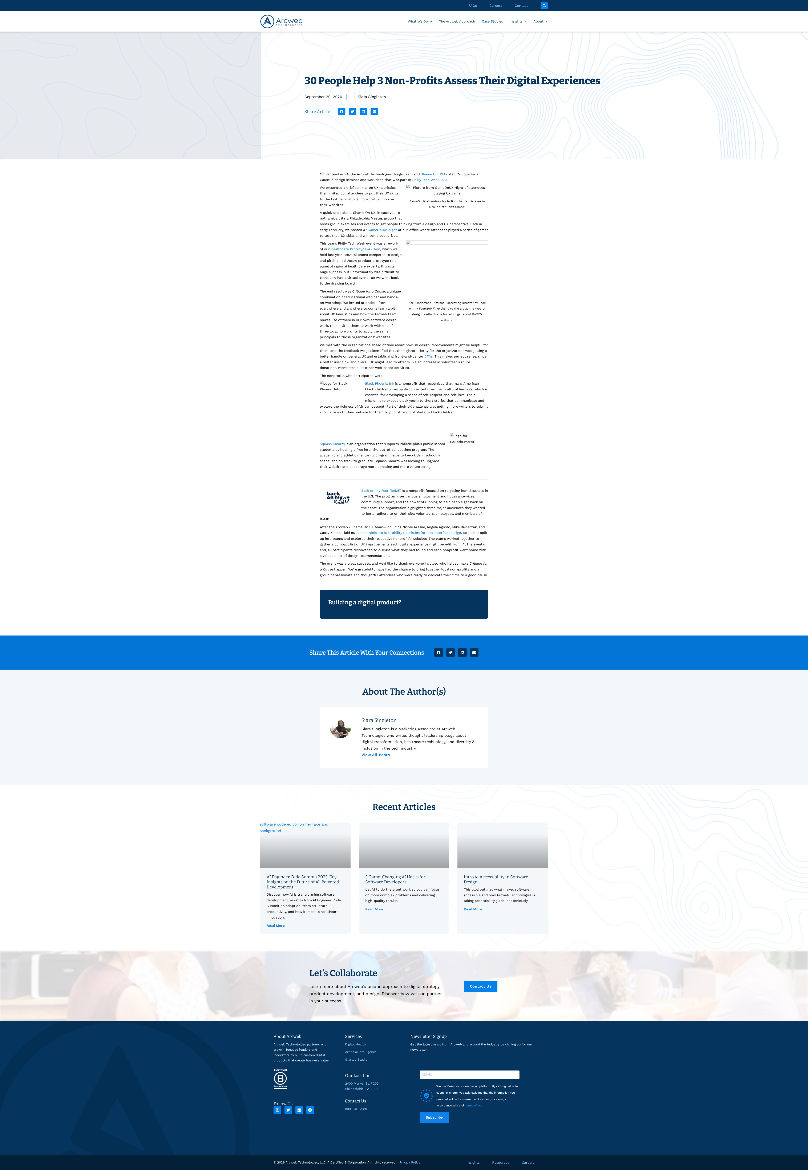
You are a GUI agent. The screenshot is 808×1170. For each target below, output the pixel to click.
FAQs (472, 6)
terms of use (474, 1105)
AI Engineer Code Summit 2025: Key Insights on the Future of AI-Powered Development (303, 881)
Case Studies (492, 21)
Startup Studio (356, 1059)
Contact (521, 6)
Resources (500, 1163)
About (538, 21)
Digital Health (355, 1044)
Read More (276, 926)
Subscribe (434, 1117)
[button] (544, 5)
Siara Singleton (372, 96)
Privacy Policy (409, 1162)
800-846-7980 (356, 1109)
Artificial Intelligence (361, 1052)
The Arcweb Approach (457, 21)
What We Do (418, 21)
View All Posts (375, 755)
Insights (516, 21)
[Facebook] (310, 1110)
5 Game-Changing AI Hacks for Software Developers (395, 879)
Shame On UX (432, 174)
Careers (495, 6)
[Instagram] (277, 1110)
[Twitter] (288, 1110)
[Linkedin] (299, 1110)
